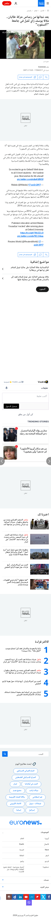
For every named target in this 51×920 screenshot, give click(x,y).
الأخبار (42, 11)
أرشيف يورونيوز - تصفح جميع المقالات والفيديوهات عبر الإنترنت (13, 869)
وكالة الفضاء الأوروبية (17, 797)
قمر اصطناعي (37, 797)
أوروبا (47, 838)
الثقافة (21, 855)
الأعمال (46, 844)
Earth (21, 844)
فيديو (47, 861)
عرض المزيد (44, 887)
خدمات (46, 880)
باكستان (29, 11)
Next (47, 850)
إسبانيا (18, 810)
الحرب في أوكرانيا (31, 784)
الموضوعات (45, 832)
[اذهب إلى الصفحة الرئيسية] (41, 3)
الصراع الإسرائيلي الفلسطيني (25, 777)
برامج (22, 861)
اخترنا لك (43, 514)
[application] (25, 44)
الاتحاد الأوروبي (15, 803)
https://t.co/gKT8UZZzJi (31, 233)
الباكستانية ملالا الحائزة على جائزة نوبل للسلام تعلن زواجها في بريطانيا (30, 269)
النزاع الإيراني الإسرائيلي (25, 771)
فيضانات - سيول (35, 803)
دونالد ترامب (33, 790)
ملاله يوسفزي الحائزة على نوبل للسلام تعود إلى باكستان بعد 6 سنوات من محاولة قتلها (30, 278)
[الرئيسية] (48, 11)
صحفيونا (46, 867)
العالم (35, 11)
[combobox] (25, 754)
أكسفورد (42, 289)
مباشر (6, 3)
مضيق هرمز (17, 790)
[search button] (5, 754)
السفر (47, 855)
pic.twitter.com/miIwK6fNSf (30, 179)
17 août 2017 (34, 185)
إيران (15, 784)
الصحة (21, 850)
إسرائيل (32, 810)
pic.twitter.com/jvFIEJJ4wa (30, 236)
